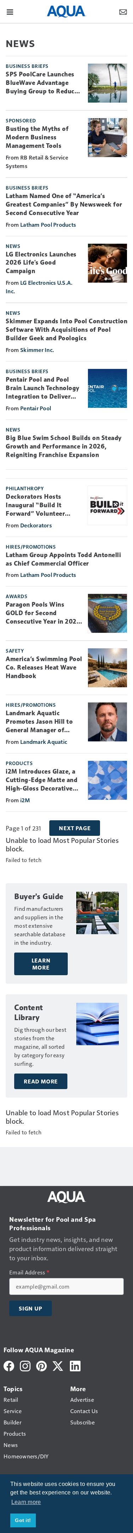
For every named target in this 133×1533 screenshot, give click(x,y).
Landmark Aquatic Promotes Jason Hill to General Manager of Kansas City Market (39, 722)
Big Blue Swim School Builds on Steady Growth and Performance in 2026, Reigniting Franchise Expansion (64, 446)
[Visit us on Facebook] (9, 1365)
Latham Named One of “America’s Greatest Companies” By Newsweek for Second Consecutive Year (64, 204)
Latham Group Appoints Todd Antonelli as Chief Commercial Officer (63, 559)
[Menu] (10, 11)
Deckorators (36, 525)
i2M (25, 800)
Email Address (29, 1272)
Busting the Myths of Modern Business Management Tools (37, 137)
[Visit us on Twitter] (58, 1365)
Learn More (41, 964)
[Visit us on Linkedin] (75, 1365)
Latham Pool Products (48, 224)
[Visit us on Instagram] (25, 1365)
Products (19, 763)
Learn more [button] (26, 1502)
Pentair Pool (35, 408)
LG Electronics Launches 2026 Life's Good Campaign (41, 262)
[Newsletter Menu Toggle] (123, 11)
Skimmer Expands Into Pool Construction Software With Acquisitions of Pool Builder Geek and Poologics (66, 329)
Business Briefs (27, 66)
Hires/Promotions (31, 546)
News (13, 246)
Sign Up (30, 1308)
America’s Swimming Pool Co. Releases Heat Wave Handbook (44, 667)
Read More (41, 1081)
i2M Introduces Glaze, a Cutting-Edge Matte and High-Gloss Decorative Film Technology (41, 780)
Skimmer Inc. (37, 349)
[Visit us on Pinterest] (41, 1365)
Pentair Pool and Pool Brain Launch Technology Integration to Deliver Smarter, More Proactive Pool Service (42, 388)
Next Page (74, 828)
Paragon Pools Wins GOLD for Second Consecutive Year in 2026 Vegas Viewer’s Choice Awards (43, 613)
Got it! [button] (23, 1520)
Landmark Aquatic (43, 741)
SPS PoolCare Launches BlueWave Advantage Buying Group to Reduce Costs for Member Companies (42, 83)
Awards (16, 596)
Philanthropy (25, 488)
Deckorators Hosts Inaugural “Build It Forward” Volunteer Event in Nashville (35, 505)
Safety (15, 650)
